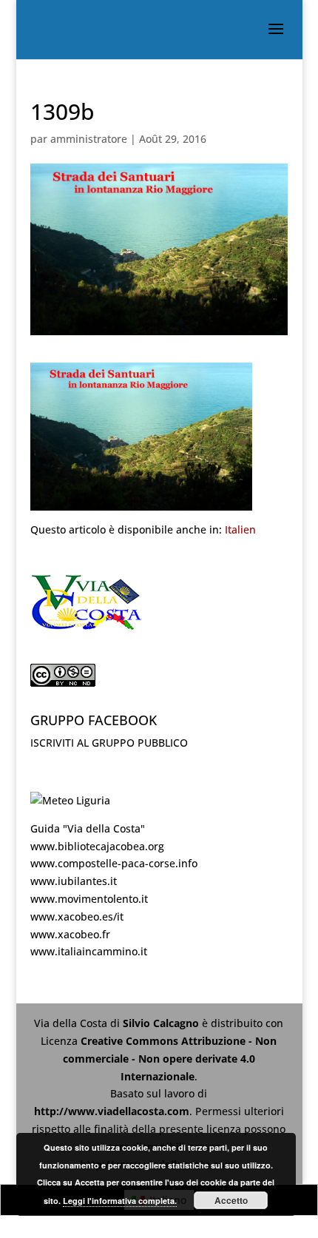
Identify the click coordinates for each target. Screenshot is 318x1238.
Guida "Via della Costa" (87, 828)
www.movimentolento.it (89, 899)
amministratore (88, 139)
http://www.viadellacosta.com (111, 1111)
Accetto (231, 1200)
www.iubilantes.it (73, 881)
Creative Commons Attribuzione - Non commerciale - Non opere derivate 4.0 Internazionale (170, 1058)
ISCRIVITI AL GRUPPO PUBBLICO (109, 743)
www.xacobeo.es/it (77, 916)
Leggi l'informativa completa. (120, 1200)
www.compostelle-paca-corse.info (113, 863)
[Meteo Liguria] (70, 800)
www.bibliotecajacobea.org (97, 846)
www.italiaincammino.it (88, 951)
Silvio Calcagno (162, 1023)
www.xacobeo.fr (70, 934)
